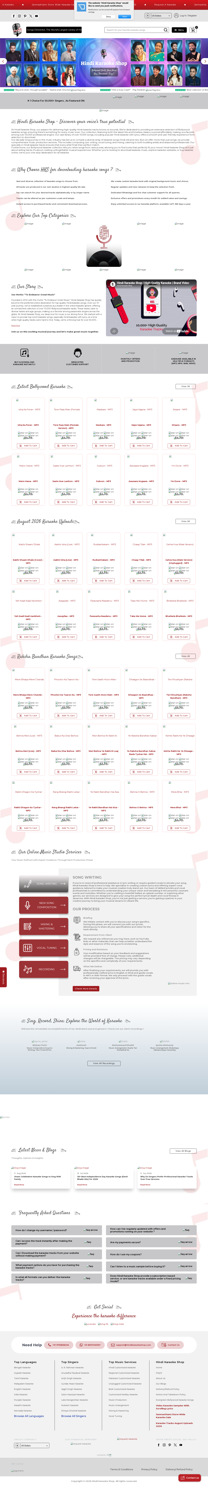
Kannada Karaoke (23, 1410)
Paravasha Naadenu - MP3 (103, 616)
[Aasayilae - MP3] (65, 600)
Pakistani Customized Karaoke (124, 1378)
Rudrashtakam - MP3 (104, 560)
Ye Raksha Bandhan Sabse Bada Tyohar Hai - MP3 (141, 752)
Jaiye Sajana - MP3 (141, 425)
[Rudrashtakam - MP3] (103, 544)
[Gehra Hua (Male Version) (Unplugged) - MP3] (178, 544)
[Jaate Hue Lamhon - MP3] (65, 465)
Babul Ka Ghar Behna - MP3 (66, 751)
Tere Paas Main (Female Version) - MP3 (66, 426)
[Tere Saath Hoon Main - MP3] (103, 679)
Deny (108, 16)
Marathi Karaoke (22, 1405)
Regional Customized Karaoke (124, 1373)
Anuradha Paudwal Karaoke (75, 1373)
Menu (180, 30)
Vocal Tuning (115, 1416)
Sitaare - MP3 (179, 425)
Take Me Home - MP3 (141, 616)
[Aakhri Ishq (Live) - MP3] (65, 544)
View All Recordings (104, 1063)
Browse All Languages (29, 1416)
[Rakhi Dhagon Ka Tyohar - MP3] (28, 791)
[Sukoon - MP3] (103, 465)
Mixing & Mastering (119, 1410)
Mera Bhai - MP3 (178, 807)
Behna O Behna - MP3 (141, 807)
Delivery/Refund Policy (167, 1389)
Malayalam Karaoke (24, 1383)
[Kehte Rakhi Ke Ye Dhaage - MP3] (178, 735)
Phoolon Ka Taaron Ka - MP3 (66, 695)
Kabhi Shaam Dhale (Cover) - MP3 (28, 561)
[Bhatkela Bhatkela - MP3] (178, 600)
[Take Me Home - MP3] (141, 600)
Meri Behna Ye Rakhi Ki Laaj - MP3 (103, 752)
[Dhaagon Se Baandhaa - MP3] (141, 679)
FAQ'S (159, 1373)
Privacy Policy (149, 1469)
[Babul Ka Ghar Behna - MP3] (65, 735)
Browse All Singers (73, 1416)
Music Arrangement (119, 1405)
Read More (15, 325)
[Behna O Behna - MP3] (141, 791)
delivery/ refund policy (179, 1469)
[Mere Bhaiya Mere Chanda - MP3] (28, 679)
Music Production (118, 1400)
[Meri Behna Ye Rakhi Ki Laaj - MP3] (103, 735)
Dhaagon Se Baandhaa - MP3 (141, 696)
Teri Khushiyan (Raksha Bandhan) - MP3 (178, 696)
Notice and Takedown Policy (171, 1394)
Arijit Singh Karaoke (71, 1378)
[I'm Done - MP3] (178, 465)
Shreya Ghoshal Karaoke (73, 1410)
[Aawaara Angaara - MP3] (141, 465)
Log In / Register (188, 15)
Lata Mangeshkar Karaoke (74, 1400)
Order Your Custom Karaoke (117, 1138)
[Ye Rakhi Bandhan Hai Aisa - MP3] (103, 791)
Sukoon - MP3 (103, 481)
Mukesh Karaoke (69, 1405)
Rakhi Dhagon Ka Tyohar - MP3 (28, 809)
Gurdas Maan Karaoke (72, 1383)
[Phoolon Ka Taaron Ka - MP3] (65, 679)
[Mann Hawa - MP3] (28, 465)
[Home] (17, 29)
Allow (124, 16)
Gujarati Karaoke (22, 1373)
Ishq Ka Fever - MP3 (28, 425)
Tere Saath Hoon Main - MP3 (103, 695)
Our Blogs (161, 1383)
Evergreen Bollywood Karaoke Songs (175, 1400)
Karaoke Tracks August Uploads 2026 (174, 1424)
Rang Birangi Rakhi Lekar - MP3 (66, 809)
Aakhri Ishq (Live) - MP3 (65, 560)
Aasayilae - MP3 (65, 616)
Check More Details (86, 988)
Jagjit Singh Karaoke (71, 1389)
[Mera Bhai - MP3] (178, 791)
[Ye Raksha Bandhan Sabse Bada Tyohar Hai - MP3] (141, 735)
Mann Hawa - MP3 (28, 481)
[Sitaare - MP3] (178, 409)
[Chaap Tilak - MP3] (141, 544)
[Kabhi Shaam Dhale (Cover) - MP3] (28, 544)
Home (159, 1367)
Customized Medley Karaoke (123, 1394)
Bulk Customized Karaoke (122, 1389)
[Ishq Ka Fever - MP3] (28, 409)
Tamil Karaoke (21, 1378)
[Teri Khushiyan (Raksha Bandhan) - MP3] (178, 679)
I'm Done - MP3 (179, 481)
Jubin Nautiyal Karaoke (73, 1394)
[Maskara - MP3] (103, 409)
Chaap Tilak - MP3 (141, 560)
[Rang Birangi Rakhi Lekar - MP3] (65, 791)
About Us (160, 1378)
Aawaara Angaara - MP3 (141, 481)
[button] (204, 61)
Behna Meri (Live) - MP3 (28, 751)
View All (185, 386)
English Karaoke (22, 1389)
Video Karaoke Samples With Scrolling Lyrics (172, 1407)
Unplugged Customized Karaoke (125, 1383)
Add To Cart (29, 445)
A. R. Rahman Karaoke (72, 1367)
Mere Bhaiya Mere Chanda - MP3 (28, 696)
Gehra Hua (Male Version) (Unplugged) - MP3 (178, 561)
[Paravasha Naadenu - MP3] (103, 600)
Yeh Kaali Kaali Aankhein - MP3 (28, 618)
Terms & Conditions (121, 1469)
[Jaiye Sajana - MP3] (141, 409)
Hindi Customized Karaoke (122, 1367)
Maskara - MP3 (103, 425)
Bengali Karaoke (22, 1367)
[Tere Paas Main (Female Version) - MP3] (65, 409)
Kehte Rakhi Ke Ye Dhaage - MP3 (179, 752)
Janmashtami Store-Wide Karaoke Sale (170, 1416)
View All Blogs (183, 1151)
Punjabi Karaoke (22, 1400)
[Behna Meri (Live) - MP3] (28, 735)
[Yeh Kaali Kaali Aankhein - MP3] (28, 600)
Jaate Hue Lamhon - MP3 (65, 481)
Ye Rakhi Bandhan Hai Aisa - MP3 (104, 809)
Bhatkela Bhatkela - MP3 (179, 616)
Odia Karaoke (20, 1394)
